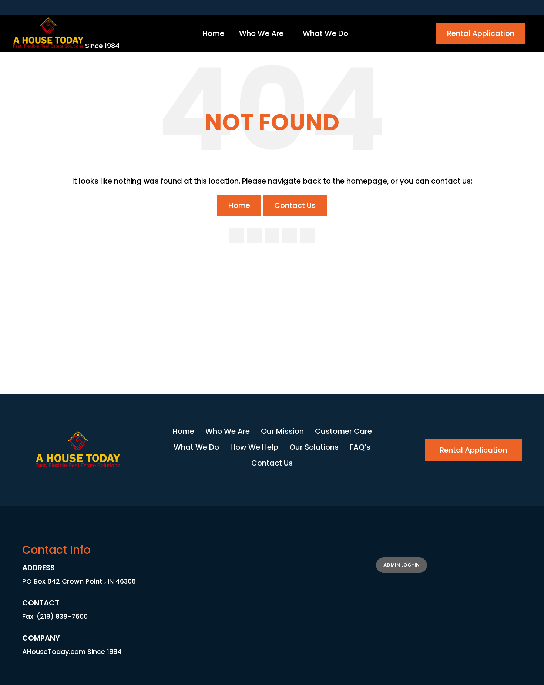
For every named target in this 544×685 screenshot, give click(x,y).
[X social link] (254, 235)
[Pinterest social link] (307, 235)
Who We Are (227, 431)
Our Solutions (314, 447)
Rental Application (480, 33)
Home (239, 205)
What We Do (196, 447)
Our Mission (282, 431)
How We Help (254, 447)
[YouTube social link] (289, 235)
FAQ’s (360, 447)
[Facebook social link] (236, 235)
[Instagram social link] (272, 235)
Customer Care (343, 431)
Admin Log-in (401, 564)
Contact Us (295, 205)
